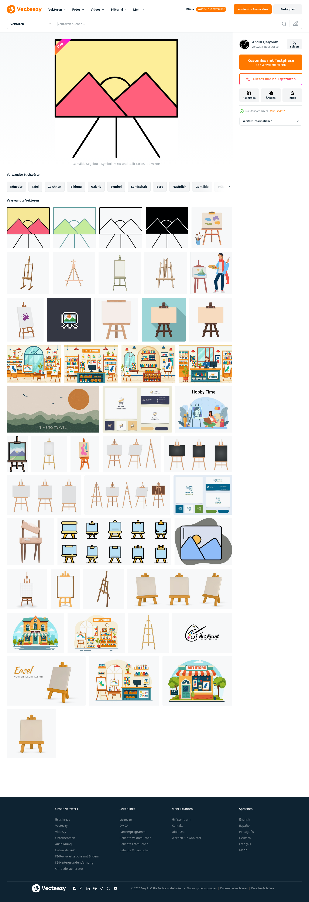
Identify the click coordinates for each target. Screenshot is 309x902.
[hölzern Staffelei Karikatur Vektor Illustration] (165, 273)
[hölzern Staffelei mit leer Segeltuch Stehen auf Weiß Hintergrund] (116, 320)
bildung (76, 187)
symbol (116, 187)
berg (160, 187)
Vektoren (55, 9)
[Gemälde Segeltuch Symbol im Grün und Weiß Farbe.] (74, 227)
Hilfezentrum (181, 819)
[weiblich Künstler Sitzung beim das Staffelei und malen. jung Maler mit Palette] (203, 409)
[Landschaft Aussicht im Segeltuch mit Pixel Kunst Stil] (69, 320)
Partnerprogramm (132, 832)
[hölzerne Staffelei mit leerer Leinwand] (30, 541)
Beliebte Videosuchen (135, 850)
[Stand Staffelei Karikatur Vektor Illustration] (120, 273)
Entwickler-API (65, 850)
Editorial (117, 9)
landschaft (139, 187)
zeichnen (54, 187)
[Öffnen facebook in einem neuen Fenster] (74, 888)
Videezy (60, 832)
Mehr (137, 9)
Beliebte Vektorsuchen (135, 838)
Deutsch (245, 838)
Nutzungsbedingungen (202, 888)
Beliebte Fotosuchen (134, 844)
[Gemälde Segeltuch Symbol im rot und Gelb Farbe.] (28, 227)
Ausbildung (63, 844)
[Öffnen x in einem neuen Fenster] (108, 888)
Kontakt (177, 826)
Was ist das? (277, 111)
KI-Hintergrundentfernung (74, 862)
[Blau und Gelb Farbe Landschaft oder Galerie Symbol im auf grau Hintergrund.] (203, 541)
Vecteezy (61, 826)
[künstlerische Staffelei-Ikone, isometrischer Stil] (103, 589)
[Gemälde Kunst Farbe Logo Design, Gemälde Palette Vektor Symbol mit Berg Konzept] (202, 633)
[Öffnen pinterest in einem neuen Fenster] (95, 888)
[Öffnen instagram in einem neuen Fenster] (81, 888)
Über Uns (178, 832)
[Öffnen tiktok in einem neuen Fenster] (101, 888)
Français (245, 844)
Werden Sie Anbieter (186, 838)
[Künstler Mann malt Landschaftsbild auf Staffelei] (211, 273)
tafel (35, 187)
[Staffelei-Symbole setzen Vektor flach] (114, 541)
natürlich (179, 187)
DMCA (124, 826)
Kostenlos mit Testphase (270, 62)
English (244, 819)
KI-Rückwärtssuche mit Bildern (77, 856)
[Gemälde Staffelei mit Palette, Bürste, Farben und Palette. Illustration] (212, 227)
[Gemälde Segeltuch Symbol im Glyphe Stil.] (167, 227)
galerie (96, 187)
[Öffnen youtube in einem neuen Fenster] (115, 888)
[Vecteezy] (24, 9)
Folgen (294, 46)
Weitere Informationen (257, 121)
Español (244, 826)
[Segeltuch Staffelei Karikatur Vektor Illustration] (28, 273)
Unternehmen (65, 838)
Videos (95, 9)
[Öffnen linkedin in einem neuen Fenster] (88, 888)
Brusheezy (62, 819)
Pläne (190, 9)
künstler (16, 187)
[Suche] (284, 23)
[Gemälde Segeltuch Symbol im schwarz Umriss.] (120, 227)
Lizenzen (126, 819)
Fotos (76, 9)
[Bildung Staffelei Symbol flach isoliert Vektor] (210, 320)
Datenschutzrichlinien (234, 888)
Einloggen (288, 9)
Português (246, 832)
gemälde (202, 187)
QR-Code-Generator (69, 869)
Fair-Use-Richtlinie (262, 888)
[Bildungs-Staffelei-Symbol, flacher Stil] (164, 320)
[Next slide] (226, 187)
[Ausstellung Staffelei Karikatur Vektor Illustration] (74, 273)
